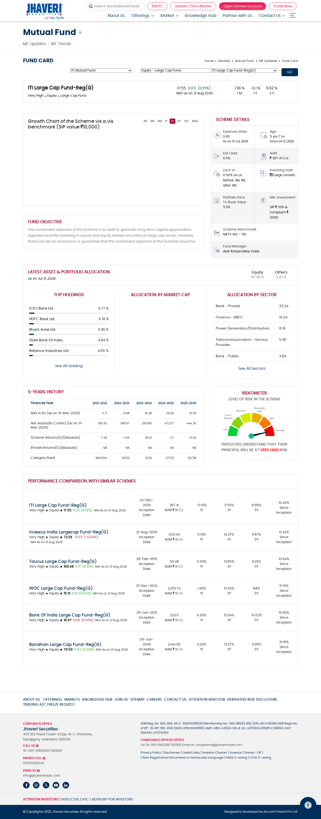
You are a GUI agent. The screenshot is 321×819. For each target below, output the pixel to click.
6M (159, 121)
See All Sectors (252, 368)
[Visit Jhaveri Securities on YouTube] (56, 785)
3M (152, 121)
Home (209, 61)
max (195, 121)
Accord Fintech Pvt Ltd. (281, 811)
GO (289, 72)
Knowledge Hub (200, 16)
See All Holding (69, 366)
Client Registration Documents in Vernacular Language (182, 757)
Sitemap (137, 699)
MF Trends (61, 44)
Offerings (141, 16)
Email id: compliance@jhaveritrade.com (212, 745)
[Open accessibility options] (308, 805)
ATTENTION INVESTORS (41, 799)
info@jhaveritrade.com (41, 775)
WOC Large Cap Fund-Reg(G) (61, 588)
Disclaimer (172, 752)
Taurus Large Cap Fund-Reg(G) (63, 562)
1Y (166, 121)
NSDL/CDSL (70, 799)
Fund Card (290, 61)
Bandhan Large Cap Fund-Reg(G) (65, 645)
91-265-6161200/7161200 (42, 750)
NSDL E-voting (236, 757)
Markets (224, 61)
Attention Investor (207, 699)
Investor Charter (215, 752)
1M (145, 121)
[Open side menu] (293, 14)
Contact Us (270, 16)
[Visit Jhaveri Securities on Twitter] (46, 785)
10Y (186, 121)
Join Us (121, 699)
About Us (116, 16)
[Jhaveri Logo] (45, 12)
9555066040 (33, 763)
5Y (179, 121)
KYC (85, 799)
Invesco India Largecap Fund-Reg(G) (69, 532)
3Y (172, 121)
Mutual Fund (244, 61)
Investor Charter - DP (245, 752)
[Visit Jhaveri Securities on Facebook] (26, 785)
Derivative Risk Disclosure (252, 699)
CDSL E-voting (260, 757)
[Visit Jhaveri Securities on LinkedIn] (66, 785)
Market (167, 16)
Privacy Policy (151, 752)
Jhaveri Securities (66, 811)
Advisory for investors (112, 799)
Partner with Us (237, 16)
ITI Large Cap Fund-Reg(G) (58, 505)
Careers (154, 699)
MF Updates (34, 44)
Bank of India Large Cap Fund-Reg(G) (69, 615)
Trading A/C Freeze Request (49, 704)
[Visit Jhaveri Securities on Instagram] (36, 785)
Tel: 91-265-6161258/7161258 (161, 745)
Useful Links (191, 752)
